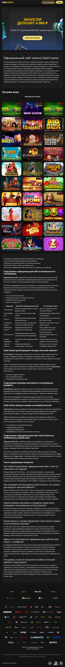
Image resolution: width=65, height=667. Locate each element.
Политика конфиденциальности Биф (32, 647)
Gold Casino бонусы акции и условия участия (18, 265)
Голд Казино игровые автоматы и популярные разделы (22, 263)
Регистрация (48, 2)
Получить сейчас (32, 38)
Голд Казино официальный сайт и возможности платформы (24, 259)
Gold (7, 2)
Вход (59, 2)
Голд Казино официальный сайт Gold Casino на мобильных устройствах (27, 267)
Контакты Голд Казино (32, 649)
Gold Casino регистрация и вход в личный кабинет (20, 261)
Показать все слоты (32, 97)
